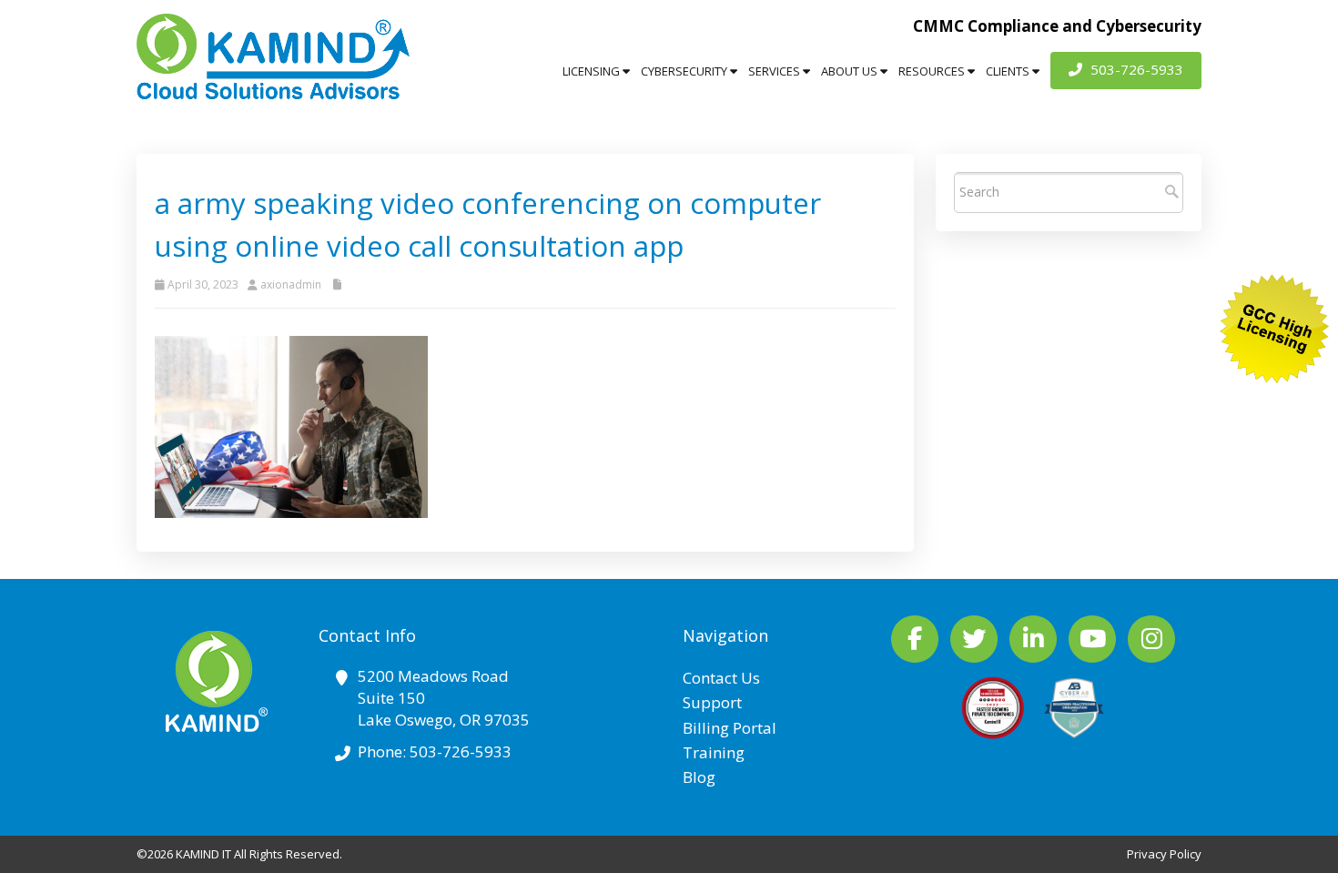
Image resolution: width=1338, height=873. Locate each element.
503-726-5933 (1135, 69)
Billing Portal (729, 727)
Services (775, 71)
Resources (933, 71)
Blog (699, 776)
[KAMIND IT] (273, 56)
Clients (1009, 71)
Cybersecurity (685, 71)
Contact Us (721, 677)
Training (714, 752)
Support (712, 702)
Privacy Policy (1164, 854)
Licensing (593, 71)
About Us (850, 71)
